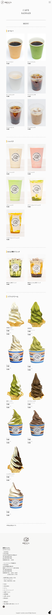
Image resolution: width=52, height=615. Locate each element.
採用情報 (6, 594)
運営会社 (6, 601)
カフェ (5, 588)
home (5, 584)
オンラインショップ (8, 590)
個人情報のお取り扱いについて (11, 603)
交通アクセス (7, 592)
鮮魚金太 (6, 598)
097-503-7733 (8, 556)
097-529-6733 (8, 569)
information (6, 586)
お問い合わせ (7, 596)
